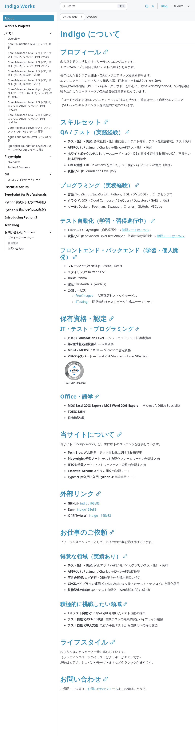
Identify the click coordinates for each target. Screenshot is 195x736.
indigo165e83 (90, 503)
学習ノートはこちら (135, 230)
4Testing (81, 302)
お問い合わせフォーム (103, 689)
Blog (164, 6)
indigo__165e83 (100, 515)
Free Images (84, 295)
